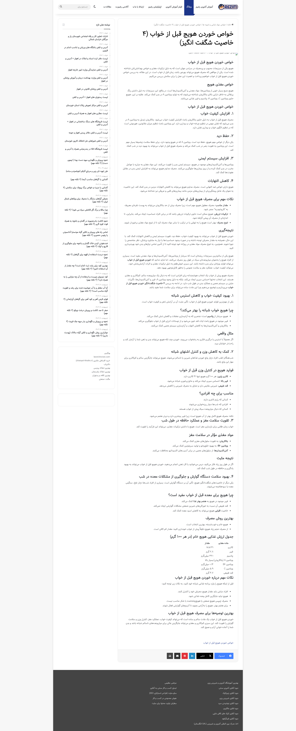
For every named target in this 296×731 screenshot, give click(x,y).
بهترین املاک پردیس (102, 368)
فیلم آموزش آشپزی (174, 7)
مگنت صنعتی (104, 379)
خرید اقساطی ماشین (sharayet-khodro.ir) (93, 360)
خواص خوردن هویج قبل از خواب (218, 643)
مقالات (108, 7)
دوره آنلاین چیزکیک (230, 693)
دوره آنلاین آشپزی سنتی (228, 688)
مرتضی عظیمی (171, 683)
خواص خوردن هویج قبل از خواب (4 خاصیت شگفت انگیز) (187, 38)
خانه (229, 25)
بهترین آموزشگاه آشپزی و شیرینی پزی (223, 683)
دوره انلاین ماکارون (230, 708)
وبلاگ (188, 7)
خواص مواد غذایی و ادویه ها (214, 25)
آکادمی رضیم (122, 7)
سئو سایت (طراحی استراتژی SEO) (163, 693)
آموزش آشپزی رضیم (204, 7)
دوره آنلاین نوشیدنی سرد (228, 703)
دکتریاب (107, 364)
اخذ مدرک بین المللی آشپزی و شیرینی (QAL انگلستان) (216, 724)
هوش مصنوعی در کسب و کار (165, 698)
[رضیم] (228, 7)
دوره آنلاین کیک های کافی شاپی (225, 713)
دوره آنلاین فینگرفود (230, 718)
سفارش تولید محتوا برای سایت (164, 703)
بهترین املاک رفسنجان (101, 372)
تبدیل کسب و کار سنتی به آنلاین (163, 688)
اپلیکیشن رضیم (154, 7)
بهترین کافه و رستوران (101, 375)
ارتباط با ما (139, 7)
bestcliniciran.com (102, 357)
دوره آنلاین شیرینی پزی (229, 698)
